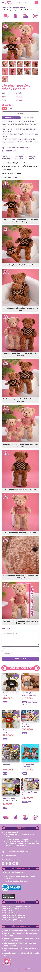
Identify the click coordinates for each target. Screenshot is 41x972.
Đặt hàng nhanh (11, 117)
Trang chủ (5, 7)
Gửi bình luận (20, 659)
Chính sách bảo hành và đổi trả (14, 917)
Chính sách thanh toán (11, 910)
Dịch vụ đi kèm (32, 157)
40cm (30, 702)
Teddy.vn (24, 969)
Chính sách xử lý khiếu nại (12, 920)
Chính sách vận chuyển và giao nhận (16, 908)
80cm (5, 702)
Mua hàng (20, 113)
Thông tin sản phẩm (6, 157)
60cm (5, 773)
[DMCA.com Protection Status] (8, 896)
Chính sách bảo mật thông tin (13, 915)
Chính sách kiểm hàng (10, 913)
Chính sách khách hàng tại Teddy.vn (16, 906)
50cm (4, 108)
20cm (5, 807)
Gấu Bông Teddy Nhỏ (19, 7)
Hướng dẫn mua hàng (19, 157)
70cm (10, 108)
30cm (24, 702)
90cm (29, 801)
